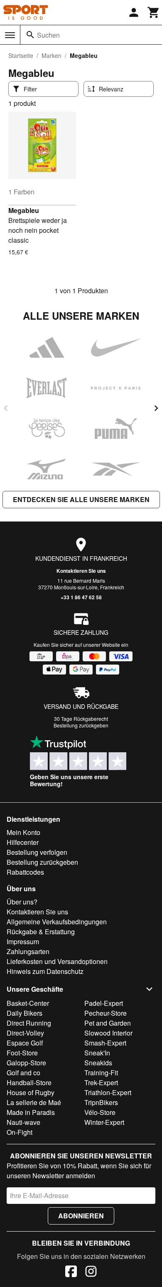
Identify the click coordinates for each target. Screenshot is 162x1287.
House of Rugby (30, 1092)
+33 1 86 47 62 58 (81, 597)
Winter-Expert (104, 1122)
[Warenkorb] (153, 12)
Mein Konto (23, 832)
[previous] (6, 408)
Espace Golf (25, 1043)
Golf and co (23, 1072)
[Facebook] (71, 1272)
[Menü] (10, 35)
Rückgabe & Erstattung (41, 931)
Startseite (20, 55)
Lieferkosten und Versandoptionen (57, 961)
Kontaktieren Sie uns (81, 570)
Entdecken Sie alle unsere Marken (81, 499)
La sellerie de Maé (34, 1102)
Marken (51, 55)
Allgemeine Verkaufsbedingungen (57, 921)
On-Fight (19, 1132)
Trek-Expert (101, 1082)
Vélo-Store (99, 1112)
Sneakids (98, 1062)
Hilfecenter (23, 842)
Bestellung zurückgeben (81, 725)
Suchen (48, 35)
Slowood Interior (108, 1033)
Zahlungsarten (28, 951)
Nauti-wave (23, 1122)
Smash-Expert (105, 1043)
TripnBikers (101, 1102)
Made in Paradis (31, 1112)
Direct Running (29, 1023)
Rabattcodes (25, 872)
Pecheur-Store (105, 1013)
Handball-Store (29, 1082)
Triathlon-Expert (107, 1092)
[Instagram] (91, 1272)
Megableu (23, 210)
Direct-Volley (25, 1033)
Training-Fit (101, 1072)
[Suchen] (30, 34)
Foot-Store (22, 1052)
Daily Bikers (24, 1013)
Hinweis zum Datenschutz (45, 971)
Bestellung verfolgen (37, 852)
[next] (156, 408)
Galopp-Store (26, 1062)
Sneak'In (97, 1052)
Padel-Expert (103, 1003)
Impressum (23, 941)
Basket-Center (28, 1003)
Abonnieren (81, 1215)
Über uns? (22, 902)
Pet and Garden (107, 1023)
